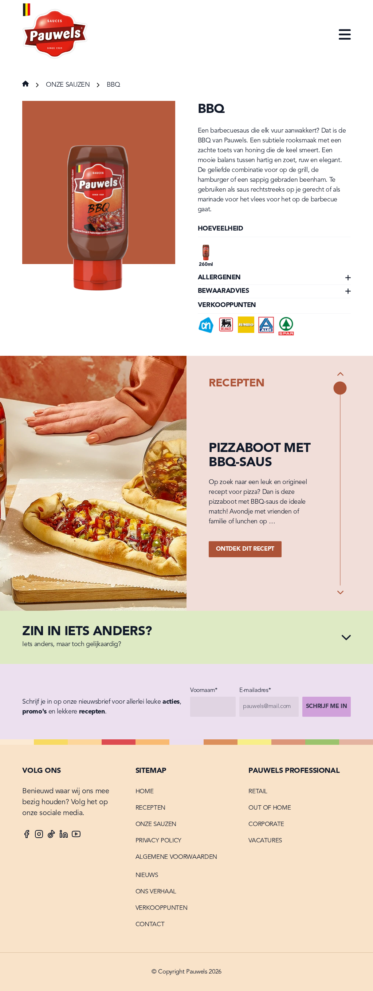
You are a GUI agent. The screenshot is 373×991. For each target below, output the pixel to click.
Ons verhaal (156, 892)
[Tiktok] (51, 836)
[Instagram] (39, 836)
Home (145, 792)
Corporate (266, 824)
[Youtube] (76, 836)
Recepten (150, 808)
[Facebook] (26, 836)
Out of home (269, 808)
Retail (257, 792)
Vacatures (265, 841)
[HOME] (55, 34)
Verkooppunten (162, 908)
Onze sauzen (68, 85)
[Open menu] (345, 35)
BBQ (113, 85)
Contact (150, 924)
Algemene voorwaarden (176, 857)
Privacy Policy (158, 841)
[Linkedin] (63, 836)
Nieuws (147, 875)
